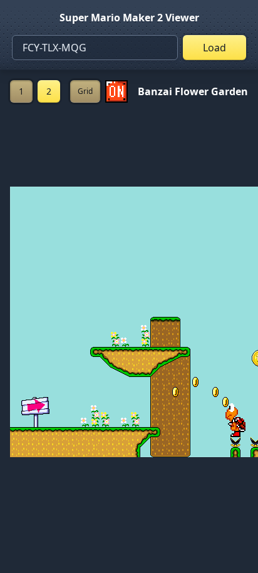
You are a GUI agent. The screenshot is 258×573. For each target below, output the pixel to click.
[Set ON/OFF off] (116, 91)
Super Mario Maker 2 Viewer (129, 17)
